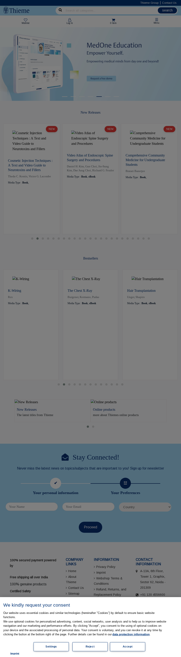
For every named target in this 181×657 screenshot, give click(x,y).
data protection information (131, 634)
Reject (90, 646)
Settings (51, 646)
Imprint (14, 653)
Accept (128, 646)
